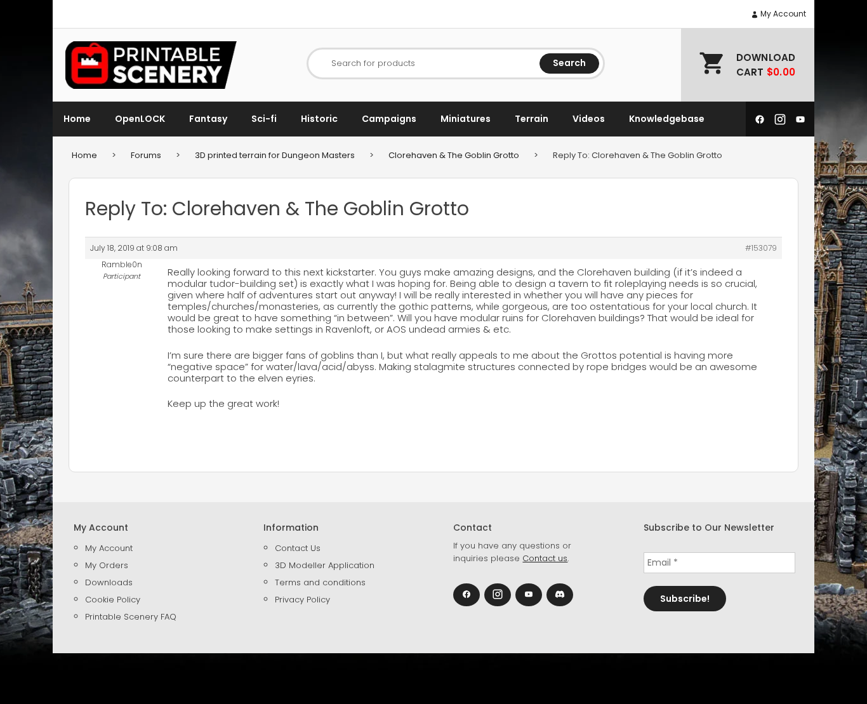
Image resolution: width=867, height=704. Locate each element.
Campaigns (389, 118)
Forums (146, 155)
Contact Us (298, 548)
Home (77, 118)
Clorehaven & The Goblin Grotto (453, 155)
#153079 (761, 247)
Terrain (531, 118)
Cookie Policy (112, 600)
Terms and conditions (320, 582)
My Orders (106, 565)
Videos (588, 118)
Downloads (109, 582)
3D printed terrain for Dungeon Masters (275, 155)
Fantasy (208, 118)
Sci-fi (264, 118)
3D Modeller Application (324, 565)
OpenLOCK (140, 118)
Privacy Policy (302, 600)
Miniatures (465, 118)
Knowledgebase (667, 118)
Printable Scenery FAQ (130, 617)
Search (569, 62)
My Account (782, 13)
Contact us (544, 558)
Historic (319, 118)
